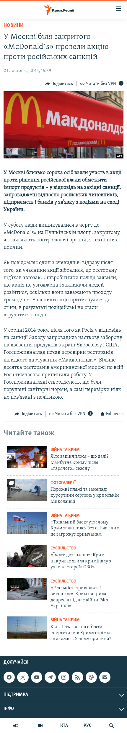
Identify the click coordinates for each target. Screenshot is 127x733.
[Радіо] (16, 725)
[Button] (59, 84)
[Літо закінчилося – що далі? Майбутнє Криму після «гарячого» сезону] (27, 457)
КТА (64, 725)
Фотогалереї (63, 483)
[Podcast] (91, 677)
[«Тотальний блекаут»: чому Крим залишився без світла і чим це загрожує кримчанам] (27, 523)
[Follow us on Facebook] (9, 677)
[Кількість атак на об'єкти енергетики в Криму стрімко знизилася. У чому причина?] (27, 627)
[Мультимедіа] (40, 725)
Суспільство (63, 548)
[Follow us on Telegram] (50, 677)
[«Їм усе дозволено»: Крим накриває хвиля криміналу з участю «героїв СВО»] (27, 556)
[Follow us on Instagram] (63, 677)
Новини (14, 25)
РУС (88, 725)
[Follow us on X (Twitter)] (22, 677)
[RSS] (77, 677)
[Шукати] (111, 725)
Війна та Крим (65, 450)
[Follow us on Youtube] (36, 677)
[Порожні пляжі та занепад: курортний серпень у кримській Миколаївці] (27, 490)
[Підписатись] (104, 677)
